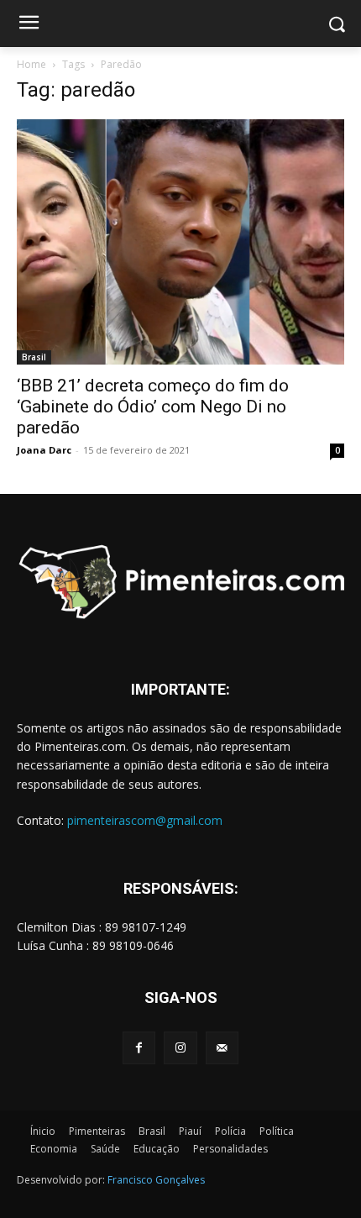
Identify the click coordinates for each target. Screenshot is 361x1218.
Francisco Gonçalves (156, 1180)
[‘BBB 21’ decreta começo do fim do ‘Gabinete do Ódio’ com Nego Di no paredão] (180, 242)
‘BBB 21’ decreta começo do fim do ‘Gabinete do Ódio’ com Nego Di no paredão (153, 406)
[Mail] (222, 1048)
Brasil (34, 357)
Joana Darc (44, 450)
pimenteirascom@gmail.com (144, 820)
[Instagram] (180, 1048)
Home (31, 64)
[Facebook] (139, 1048)
